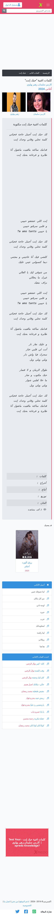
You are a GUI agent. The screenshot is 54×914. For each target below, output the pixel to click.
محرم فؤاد (30, 698)
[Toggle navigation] (48, 5)
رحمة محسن (28, 719)
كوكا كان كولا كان (37, 725)
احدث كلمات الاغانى (40, 657)
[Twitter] (17, 912)
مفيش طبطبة (38, 691)
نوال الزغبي (31, 664)
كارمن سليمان (45, 84)
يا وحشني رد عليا (37, 705)
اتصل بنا (7, 901)
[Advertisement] (27, 43)
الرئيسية (46, 73)
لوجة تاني (40, 605)
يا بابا (42, 712)
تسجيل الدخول (11, 5)
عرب (42, 619)
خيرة (42, 612)
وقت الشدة (39, 671)
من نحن (15, 901)
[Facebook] (26, 912)
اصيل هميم (28, 684)
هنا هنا (42, 646)
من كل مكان (39, 598)
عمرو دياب (35, 712)
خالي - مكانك (38, 684)
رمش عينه (39, 698)
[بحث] (4, 11)
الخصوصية (27, 905)
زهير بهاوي (32, 84)
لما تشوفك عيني (37, 592)
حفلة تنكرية (39, 719)
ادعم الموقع (24, 901)
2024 (45, 89)
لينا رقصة (40, 633)
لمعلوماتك (40, 626)
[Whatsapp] (34, 912)
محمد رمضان (26, 691)
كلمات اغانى (34, 73)
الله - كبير (40, 664)
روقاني (41, 639)
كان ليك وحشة (38, 677)
